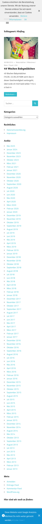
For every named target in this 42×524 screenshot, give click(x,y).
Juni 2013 (11, 451)
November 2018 (14, 260)
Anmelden (11, 481)
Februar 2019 (13, 250)
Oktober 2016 (13, 347)
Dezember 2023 (14, 153)
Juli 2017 (10, 316)
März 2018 (11, 288)
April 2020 (11, 201)
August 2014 (12, 430)
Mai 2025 (11, 146)
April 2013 (11, 458)
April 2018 (11, 284)
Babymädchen (21, 62)
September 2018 (14, 267)
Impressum (11, 133)
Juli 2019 (10, 232)
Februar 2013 (13, 465)
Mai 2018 (11, 281)
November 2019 (14, 218)
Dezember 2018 (14, 257)
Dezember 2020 (14, 173)
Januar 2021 (12, 170)
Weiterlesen (9, 94)
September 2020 (14, 184)
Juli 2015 (10, 399)
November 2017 (14, 302)
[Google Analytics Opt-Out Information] (3, 516)
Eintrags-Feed (13, 485)
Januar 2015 (12, 420)
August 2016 (12, 354)
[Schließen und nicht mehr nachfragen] (39, 516)
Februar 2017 (13, 333)
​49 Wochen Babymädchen (20, 68)
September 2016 (14, 350)
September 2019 (14, 225)
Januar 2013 (12, 468)
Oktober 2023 (13, 159)
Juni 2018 (11, 278)
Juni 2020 (11, 194)
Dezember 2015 (14, 382)
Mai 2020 (11, 198)
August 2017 (12, 312)
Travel (11, 65)
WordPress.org (13, 492)
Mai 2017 (11, 323)
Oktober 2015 (13, 389)
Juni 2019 (11, 236)
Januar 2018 (12, 295)
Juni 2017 (11, 319)
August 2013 (12, 444)
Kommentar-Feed (14, 488)
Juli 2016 (10, 357)
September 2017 (14, 309)
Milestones (31, 62)
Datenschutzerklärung (16, 129)
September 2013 (14, 441)
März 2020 (11, 205)
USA (15, 65)
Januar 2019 (12, 253)
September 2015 (14, 392)
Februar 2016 (13, 375)
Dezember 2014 (14, 423)
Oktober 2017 (13, 305)
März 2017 (11, 330)
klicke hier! (18, 520)
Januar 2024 (12, 149)
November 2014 (14, 427)
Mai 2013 (11, 455)
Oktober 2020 (13, 180)
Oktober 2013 (13, 437)
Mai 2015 (11, 406)
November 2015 (14, 385)
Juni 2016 (11, 361)
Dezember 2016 (14, 340)
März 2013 (11, 461)
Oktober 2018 (13, 264)
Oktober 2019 (13, 222)
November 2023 (14, 156)
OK (25, 19)
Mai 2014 (11, 434)
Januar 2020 (12, 211)
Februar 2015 (13, 416)
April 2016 (11, 368)
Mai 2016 (11, 364)
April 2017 (11, 326)
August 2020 (12, 187)
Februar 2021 (13, 166)
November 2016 (14, 343)
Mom (6, 65)
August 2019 (12, 229)
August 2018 (12, 271)
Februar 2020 (13, 208)
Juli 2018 (10, 274)
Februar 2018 (13, 291)
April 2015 (11, 409)
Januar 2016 (12, 378)
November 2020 (14, 177)
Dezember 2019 (14, 215)
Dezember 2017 (14, 298)
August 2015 (12, 395)
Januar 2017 (12, 336)
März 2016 (11, 371)
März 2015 (11, 413)
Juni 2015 (11, 402)
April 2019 (11, 243)
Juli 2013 (10, 448)
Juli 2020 (10, 191)
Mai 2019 (11, 239)
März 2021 (11, 163)
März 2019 (11, 246)
